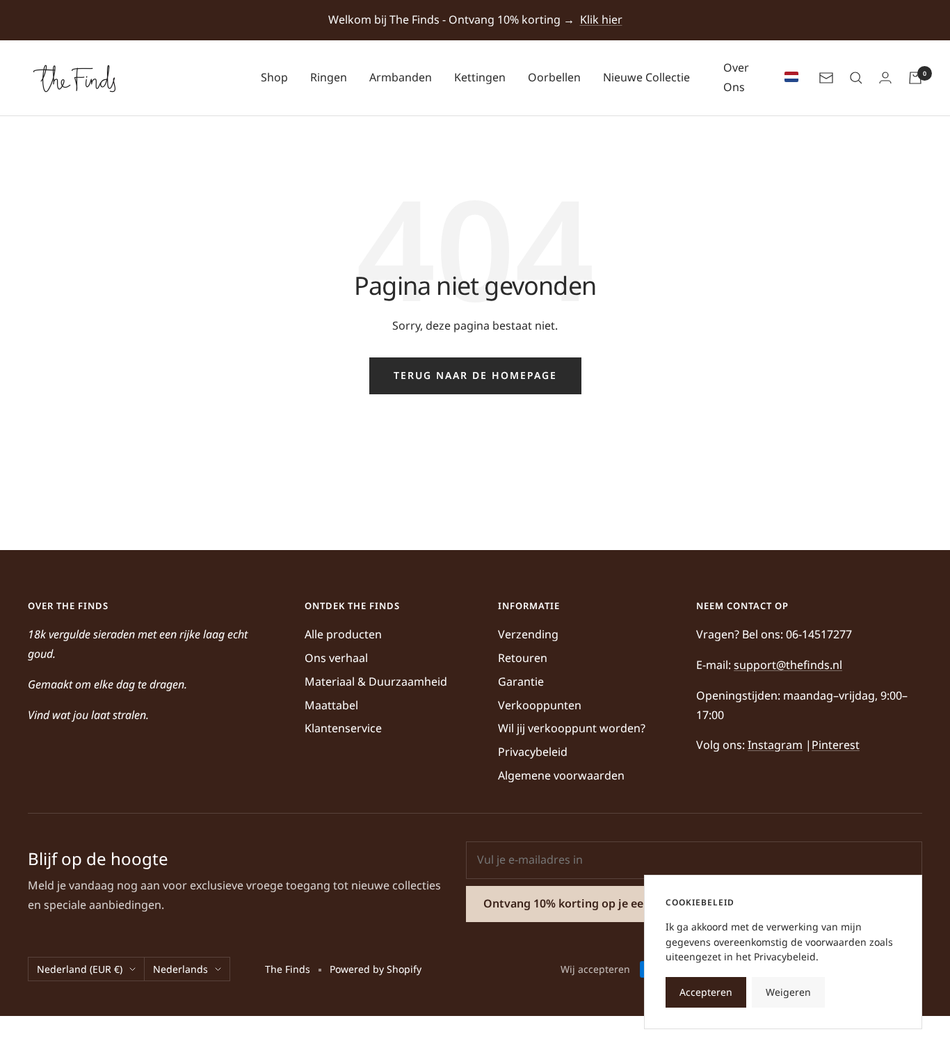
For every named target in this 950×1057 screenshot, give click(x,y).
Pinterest (836, 744)
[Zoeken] (856, 78)
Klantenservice (343, 728)
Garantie (521, 681)
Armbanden (400, 77)
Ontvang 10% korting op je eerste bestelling (602, 903)
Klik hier (601, 19)
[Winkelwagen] (915, 78)
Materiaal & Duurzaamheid (376, 681)
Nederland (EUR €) (79, 969)
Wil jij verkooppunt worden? (571, 728)
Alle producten (343, 634)
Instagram (775, 744)
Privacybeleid (532, 751)
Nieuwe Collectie (646, 77)
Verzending (528, 634)
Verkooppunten (539, 705)
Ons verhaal (336, 657)
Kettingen (480, 77)
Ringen (328, 77)
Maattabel (331, 705)
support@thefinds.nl (788, 664)
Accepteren (705, 992)
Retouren (522, 657)
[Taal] (788, 78)
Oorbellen (554, 77)
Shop (274, 77)
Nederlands (180, 969)
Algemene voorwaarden (561, 775)
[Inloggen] (885, 78)
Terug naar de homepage (475, 375)
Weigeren (788, 992)
